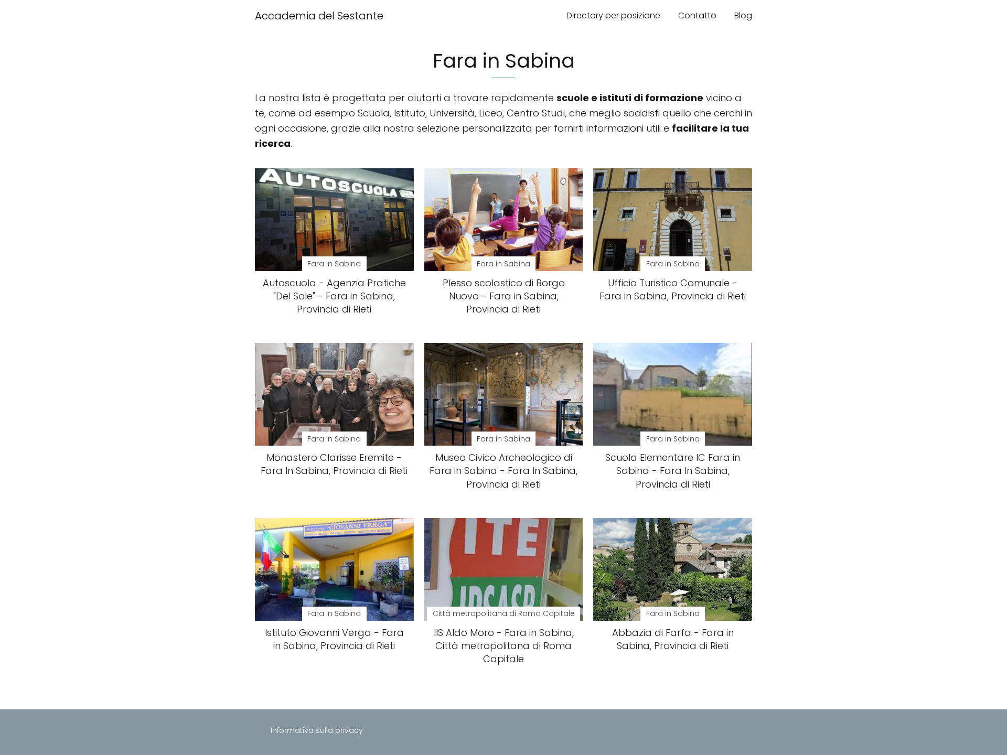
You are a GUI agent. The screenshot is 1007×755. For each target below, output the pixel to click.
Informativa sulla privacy (317, 730)
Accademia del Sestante (319, 15)
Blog (743, 15)
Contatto (697, 15)
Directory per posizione (613, 15)
